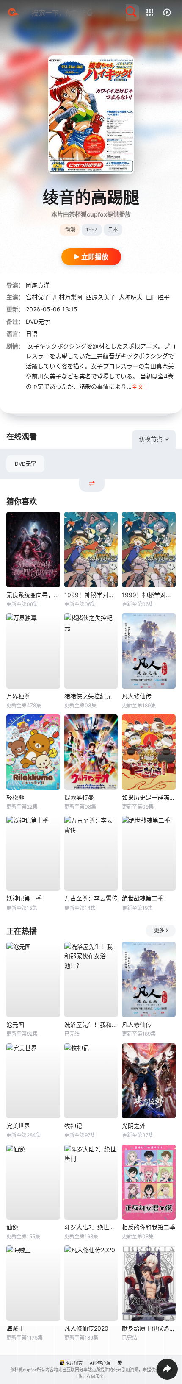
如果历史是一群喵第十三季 (149, 797)
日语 (32, 333)
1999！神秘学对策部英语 (149, 594)
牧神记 (73, 1125)
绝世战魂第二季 (142, 898)
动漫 (70, 229)
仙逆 (12, 1227)
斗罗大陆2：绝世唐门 (91, 1227)
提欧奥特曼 (79, 797)
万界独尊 (18, 696)
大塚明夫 (131, 296)
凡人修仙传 (137, 696)
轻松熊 (15, 797)
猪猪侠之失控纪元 (88, 696)
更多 (159, 930)
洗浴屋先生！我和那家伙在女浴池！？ (91, 1024)
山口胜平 (158, 296)
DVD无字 (25, 464)
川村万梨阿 (68, 296)
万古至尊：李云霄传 (91, 898)
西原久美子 (101, 296)
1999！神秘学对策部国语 (91, 594)
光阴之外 (134, 1125)
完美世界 (18, 1125)
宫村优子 (38, 296)
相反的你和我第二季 (148, 1227)
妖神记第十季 (24, 898)
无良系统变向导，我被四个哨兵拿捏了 (33, 594)
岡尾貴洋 (38, 285)
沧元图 (15, 1024)
